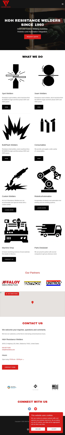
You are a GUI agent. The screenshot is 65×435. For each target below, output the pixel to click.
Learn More (41, 208)
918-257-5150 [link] (6, 347)
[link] (5, 4)
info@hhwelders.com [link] (8, 349)
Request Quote (32, 36)
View (6, 107)
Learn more (9, 210)
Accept (54, 429)
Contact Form (10, 367)
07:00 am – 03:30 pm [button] (16, 359)
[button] (62, 4)
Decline (38, 429)
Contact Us (9, 259)
